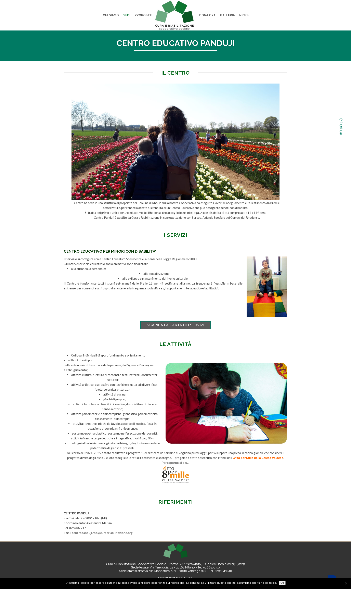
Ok (282, 582)
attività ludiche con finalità (92, 404)
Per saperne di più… (175, 462)
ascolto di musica (133, 423)
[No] (346, 583)
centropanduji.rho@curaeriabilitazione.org (102, 533)
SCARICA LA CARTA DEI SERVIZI (175, 325)
